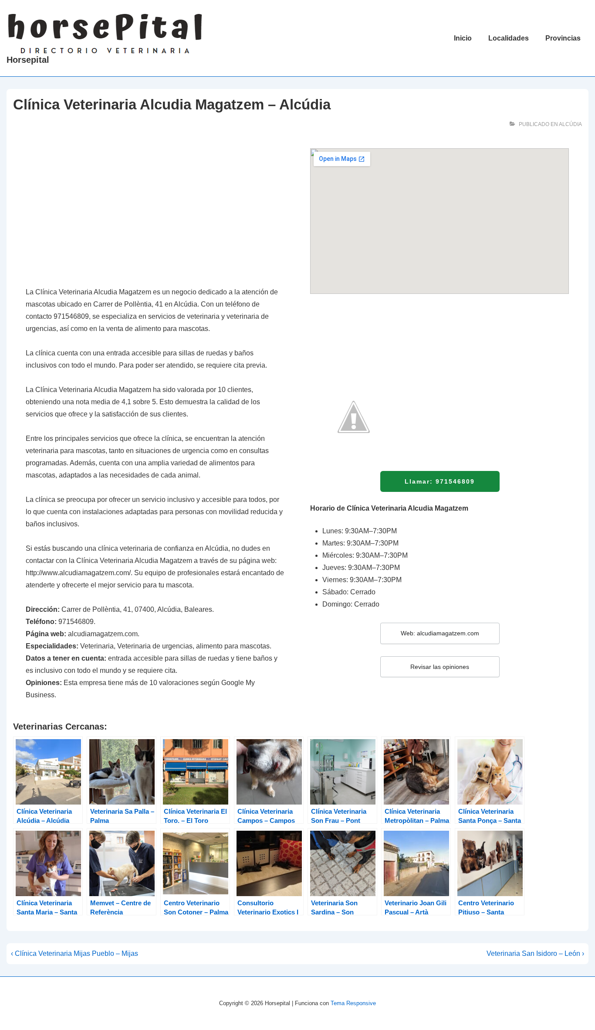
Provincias (563, 38)
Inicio (463, 38)
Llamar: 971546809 (440, 481)
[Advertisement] (155, 213)
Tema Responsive (353, 1003)
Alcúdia (570, 124)
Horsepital (28, 60)
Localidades (508, 38)
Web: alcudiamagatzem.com (440, 633)
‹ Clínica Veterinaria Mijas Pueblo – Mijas (74, 953)
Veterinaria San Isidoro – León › (535, 953)
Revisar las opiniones (439, 666)
